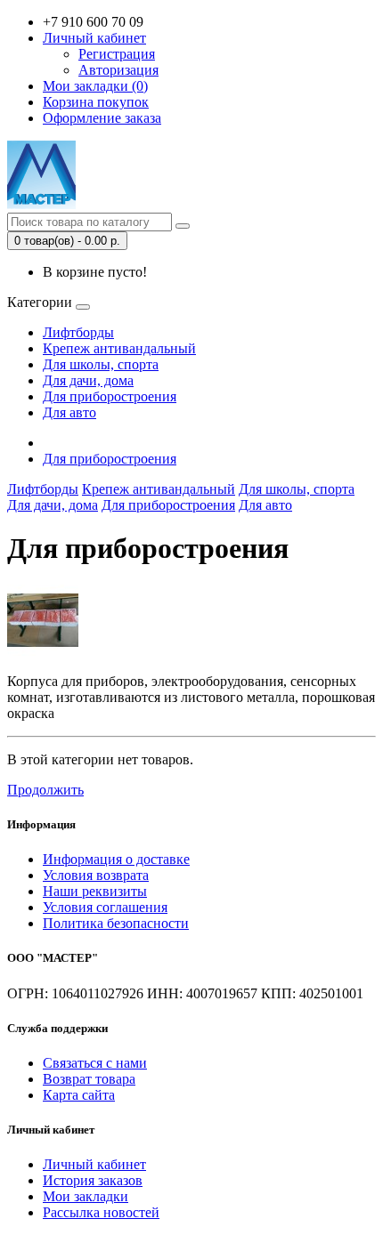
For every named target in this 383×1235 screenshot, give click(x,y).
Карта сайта (79, 1094)
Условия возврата (96, 875)
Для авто (69, 412)
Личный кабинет (94, 1164)
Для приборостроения (109, 396)
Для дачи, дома (88, 380)
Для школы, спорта (101, 364)
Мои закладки (85, 1196)
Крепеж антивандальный (119, 348)
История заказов (93, 1180)
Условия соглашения (105, 907)
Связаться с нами (95, 1062)
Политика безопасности (116, 923)
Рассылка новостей (101, 1212)
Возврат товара (89, 1078)
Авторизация (118, 69)
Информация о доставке (116, 859)
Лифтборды (78, 332)
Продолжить (45, 789)
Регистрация (116, 53)
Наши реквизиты (95, 891)
